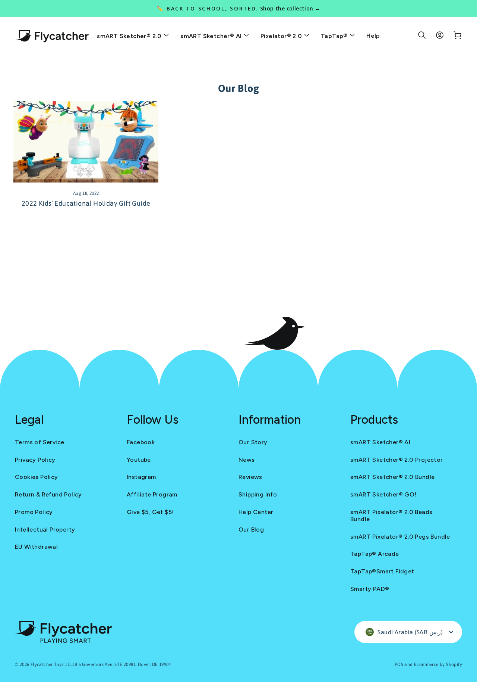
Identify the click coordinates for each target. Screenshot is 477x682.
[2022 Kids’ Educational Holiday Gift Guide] (85, 142)
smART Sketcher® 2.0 (130, 36)
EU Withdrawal (36, 546)
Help (373, 35)
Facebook (141, 442)
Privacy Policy (35, 459)
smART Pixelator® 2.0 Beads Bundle (391, 515)
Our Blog (251, 529)
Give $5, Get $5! (150, 512)
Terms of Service (39, 442)
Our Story (253, 442)
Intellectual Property (45, 529)
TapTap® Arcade (374, 553)
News (246, 459)
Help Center (255, 512)
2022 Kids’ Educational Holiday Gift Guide (86, 203)
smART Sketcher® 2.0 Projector (396, 459)
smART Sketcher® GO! (383, 494)
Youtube (139, 459)
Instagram (141, 476)
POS (399, 664)
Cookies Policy (36, 476)
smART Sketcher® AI (211, 36)
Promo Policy (34, 512)
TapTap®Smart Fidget (382, 571)
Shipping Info (257, 494)
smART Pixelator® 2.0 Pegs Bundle (400, 536)
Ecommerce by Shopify (438, 664)
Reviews (250, 476)
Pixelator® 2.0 (282, 36)
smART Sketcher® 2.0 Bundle (392, 476)
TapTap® (335, 36)
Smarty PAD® (369, 588)
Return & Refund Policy (48, 494)
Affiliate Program (152, 494)
